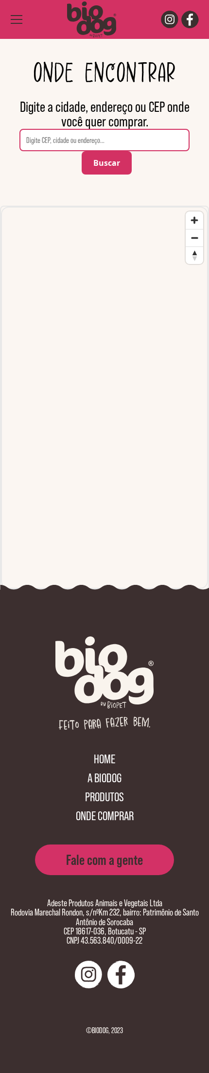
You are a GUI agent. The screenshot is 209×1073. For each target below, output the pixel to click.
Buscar (106, 163)
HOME (104, 759)
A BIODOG (104, 778)
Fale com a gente (104, 859)
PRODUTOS (104, 797)
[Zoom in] (194, 220)
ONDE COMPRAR (105, 816)
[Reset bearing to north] (194, 255)
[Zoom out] (194, 237)
